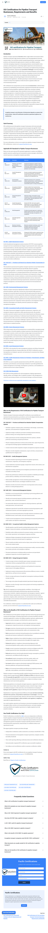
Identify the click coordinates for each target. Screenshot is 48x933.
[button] (3, 2)
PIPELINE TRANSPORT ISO (10, 784)
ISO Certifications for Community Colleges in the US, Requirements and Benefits (12, 917)
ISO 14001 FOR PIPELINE (24, 787)
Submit (24, 882)
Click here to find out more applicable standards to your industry (20, 380)
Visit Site (24, 905)
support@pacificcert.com (16, 754)
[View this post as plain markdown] (41, 16)
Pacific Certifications (11, 15)
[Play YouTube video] (24, 395)
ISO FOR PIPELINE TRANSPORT (27, 784)
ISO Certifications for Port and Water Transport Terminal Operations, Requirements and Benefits (36, 917)
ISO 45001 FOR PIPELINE (10, 787)
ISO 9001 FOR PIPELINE (9, 790)
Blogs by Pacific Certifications (18, 760)
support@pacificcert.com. (25, 144)
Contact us (43, 2)
